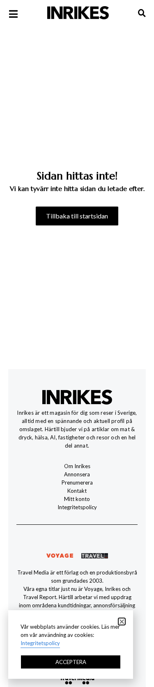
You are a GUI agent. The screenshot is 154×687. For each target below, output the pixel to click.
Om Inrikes (77, 466)
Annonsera (77, 474)
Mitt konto (77, 499)
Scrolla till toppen (148, 640)
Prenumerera (77, 482)
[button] (122, 621)
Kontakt (77, 490)
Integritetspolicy (77, 507)
